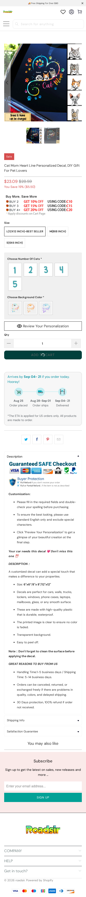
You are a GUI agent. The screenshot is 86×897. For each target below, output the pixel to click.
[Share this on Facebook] (36, 439)
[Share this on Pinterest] (47, 439)
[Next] (78, 82)
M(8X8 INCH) (57, 231)
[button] (42, 258)
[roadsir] (8, 11)
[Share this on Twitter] (26, 439)
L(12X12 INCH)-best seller (24, 231)
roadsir (20, 880)
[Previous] (7, 82)
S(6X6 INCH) (14, 242)
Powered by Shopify (39, 880)
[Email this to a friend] (58, 439)
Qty (6, 335)
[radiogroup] (42, 277)
